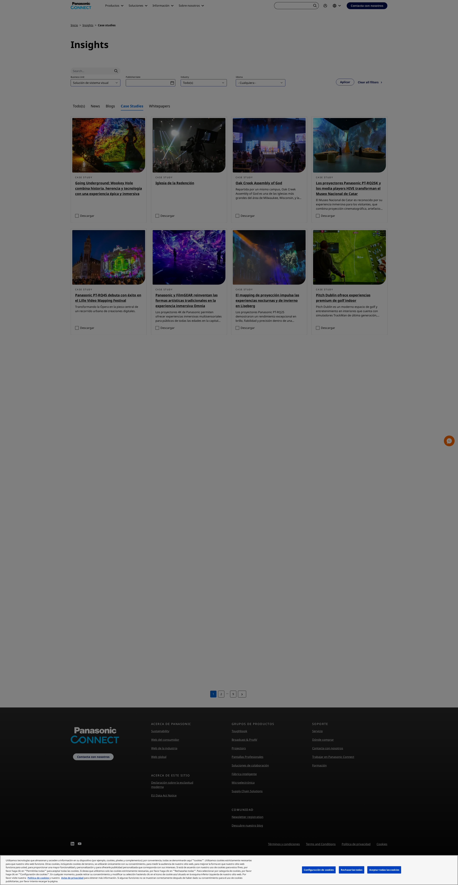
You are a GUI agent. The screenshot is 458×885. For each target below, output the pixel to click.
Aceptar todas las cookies (384, 869)
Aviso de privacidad (72, 877)
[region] (229, 870)
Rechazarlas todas (351, 869)
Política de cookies (38, 877)
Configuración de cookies (319, 869)
